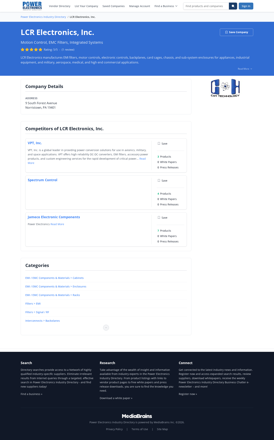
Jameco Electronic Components (54, 217)
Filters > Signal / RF (37, 312)
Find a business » (31, 394)
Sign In (246, 6)
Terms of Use (140, 429)
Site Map (162, 429)
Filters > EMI (33, 303)
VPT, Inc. (35, 143)
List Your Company (86, 6)
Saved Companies (114, 6)
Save (164, 143)
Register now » (188, 394)
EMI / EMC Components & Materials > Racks (52, 295)
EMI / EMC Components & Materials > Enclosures (55, 286)
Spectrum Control (42, 180)
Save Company (238, 32)
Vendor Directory (59, 6)
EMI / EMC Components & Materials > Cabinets (54, 278)
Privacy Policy (114, 429)
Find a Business (164, 6)
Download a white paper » (116, 398)
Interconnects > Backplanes (42, 320)
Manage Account (139, 6)
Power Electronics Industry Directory (43, 17)
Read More (57, 224)
